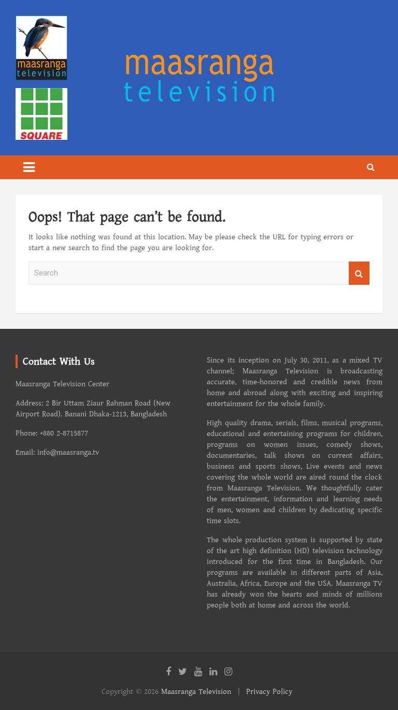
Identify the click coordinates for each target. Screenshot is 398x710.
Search (359, 273)
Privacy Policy (269, 691)
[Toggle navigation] (29, 167)
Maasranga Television (196, 691)
